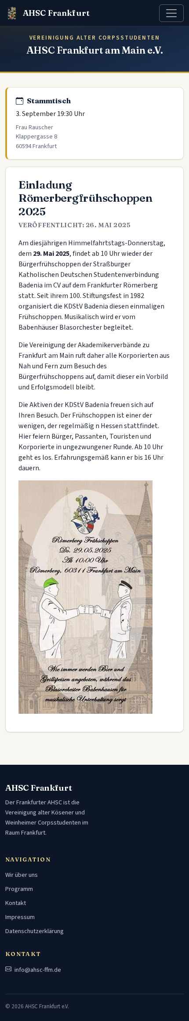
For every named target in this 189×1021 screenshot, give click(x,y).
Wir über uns (21, 874)
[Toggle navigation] (171, 13)
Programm (19, 889)
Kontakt (15, 903)
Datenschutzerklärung (34, 931)
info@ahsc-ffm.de (37, 969)
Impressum (20, 917)
